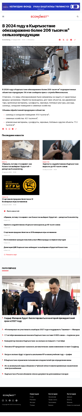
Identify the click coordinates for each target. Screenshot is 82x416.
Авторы (32, 402)
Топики (32, 405)
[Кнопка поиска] (77, 16)
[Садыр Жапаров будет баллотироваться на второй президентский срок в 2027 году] (41, 295)
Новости (5, 197)
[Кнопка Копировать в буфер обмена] (74, 40)
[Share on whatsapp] (67, 40)
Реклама (33, 399)
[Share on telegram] (71, 40)
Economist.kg (6, 39)
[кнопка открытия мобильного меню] (3, 16)
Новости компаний (73, 405)
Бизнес (50, 405)
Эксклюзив (52, 397)
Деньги (69, 397)
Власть (4, 161)
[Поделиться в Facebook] (59, 40)
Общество (46, 161)
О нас (32, 397)
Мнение (69, 402)
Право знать (52, 399)
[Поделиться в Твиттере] (63, 40)
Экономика (52, 402)
